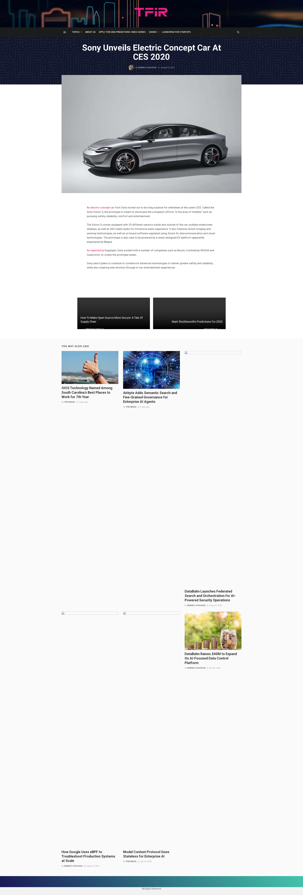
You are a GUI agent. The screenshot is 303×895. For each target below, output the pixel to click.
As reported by (95, 250)
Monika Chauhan (147, 67)
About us (90, 32)
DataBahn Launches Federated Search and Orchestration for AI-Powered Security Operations (210, 595)
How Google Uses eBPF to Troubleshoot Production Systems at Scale (88, 856)
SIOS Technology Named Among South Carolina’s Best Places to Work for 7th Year (87, 392)
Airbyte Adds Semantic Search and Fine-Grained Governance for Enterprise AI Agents (150, 397)
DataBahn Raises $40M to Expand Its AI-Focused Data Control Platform (211, 658)
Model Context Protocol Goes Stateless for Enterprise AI (146, 854)
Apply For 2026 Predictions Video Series (122, 32)
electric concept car (102, 207)
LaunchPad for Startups (176, 32)
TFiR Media (69, 402)
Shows (153, 32)
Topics (76, 32)
